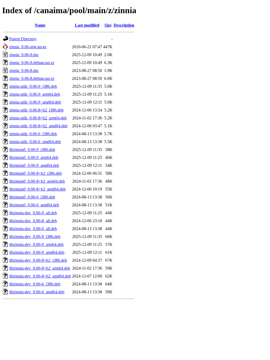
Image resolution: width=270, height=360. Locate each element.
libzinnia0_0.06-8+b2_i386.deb (35, 173)
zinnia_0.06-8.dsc (24, 70)
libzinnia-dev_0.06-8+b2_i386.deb (38, 260)
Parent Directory (23, 39)
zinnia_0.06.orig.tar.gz (27, 47)
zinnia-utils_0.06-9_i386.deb (33, 86)
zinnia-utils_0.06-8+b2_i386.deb (36, 110)
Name (40, 25)
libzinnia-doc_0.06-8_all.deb (33, 220)
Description (124, 25)
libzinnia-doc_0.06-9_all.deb (33, 213)
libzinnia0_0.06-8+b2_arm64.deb (37, 181)
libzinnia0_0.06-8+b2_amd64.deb (37, 189)
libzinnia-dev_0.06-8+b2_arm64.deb (39, 268)
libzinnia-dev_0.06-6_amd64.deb (36, 292)
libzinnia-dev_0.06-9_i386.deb (34, 236)
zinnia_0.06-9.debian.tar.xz (31, 62)
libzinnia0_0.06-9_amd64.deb (34, 165)
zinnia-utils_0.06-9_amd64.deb (35, 102)
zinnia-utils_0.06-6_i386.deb (33, 134)
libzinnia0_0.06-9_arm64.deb (33, 157)
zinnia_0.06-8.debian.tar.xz (31, 78)
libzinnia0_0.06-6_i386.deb (32, 197)
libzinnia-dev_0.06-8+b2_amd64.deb (40, 276)
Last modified (87, 25)
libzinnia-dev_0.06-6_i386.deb (34, 284)
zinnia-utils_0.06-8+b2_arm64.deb (38, 118)
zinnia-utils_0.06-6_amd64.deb (35, 141)
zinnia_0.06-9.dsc (24, 54)
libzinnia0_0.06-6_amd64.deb (34, 205)
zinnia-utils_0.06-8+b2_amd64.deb (38, 126)
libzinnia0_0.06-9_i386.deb (32, 149)
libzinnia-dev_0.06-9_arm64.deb (36, 244)
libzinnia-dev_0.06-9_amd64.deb (36, 252)
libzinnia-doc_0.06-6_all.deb (33, 228)
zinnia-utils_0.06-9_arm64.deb (34, 94)
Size (108, 25)
